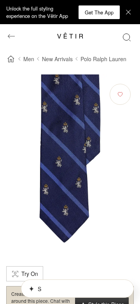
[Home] (11, 59)
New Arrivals (57, 59)
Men (28, 59)
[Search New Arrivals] (126, 37)
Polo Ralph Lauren (103, 59)
